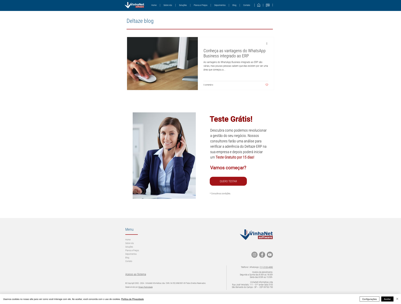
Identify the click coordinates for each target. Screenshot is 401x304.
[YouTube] (270, 255)
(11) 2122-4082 (266, 267)
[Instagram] (254, 255)
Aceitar (387, 299)
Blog (127, 257)
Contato (128, 261)
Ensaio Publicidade (145, 287)
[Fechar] (397, 298)
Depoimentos (131, 254)
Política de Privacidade (132, 299)
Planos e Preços (132, 250)
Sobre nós (129, 243)
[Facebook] (262, 255)
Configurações (369, 299)
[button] (182, 5)
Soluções (129, 247)
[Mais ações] (268, 43)
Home (127, 239)
